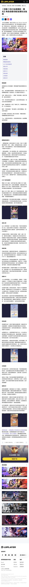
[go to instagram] (12, 555)
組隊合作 (5, 78)
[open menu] (27, 1)
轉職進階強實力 (7, 62)
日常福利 (5, 76)
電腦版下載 (14, 459)
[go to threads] (15, 555)
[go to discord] (9, 555)
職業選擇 (5, 59)
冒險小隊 (5, 66)
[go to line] (5, 555)
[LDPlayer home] (7, 2)
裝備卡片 (5, 71)
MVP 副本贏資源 (7, 64)
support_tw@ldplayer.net (5, 581)
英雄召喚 (5, 69)
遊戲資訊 (4, 5)
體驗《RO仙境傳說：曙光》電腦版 (13, 432)
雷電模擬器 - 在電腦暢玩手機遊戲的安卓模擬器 (13, 430)
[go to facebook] (2, 555)
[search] (24, 1)
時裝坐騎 (5, 73)
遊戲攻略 (9, 5)
